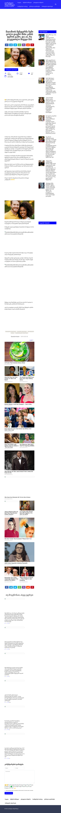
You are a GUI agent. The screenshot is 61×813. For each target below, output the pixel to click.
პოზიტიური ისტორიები (47, 6)
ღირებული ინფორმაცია (10, 4)
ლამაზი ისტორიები (22, 331)
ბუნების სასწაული (27, 2)
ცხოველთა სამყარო (38, 2)
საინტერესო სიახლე (23, 6)
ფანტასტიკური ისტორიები (22, 333)
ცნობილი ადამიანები (34, 6)
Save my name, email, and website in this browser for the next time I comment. (19, 790)
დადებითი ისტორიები (11, 331)
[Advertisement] (30, 20)
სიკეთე (19, 2)
